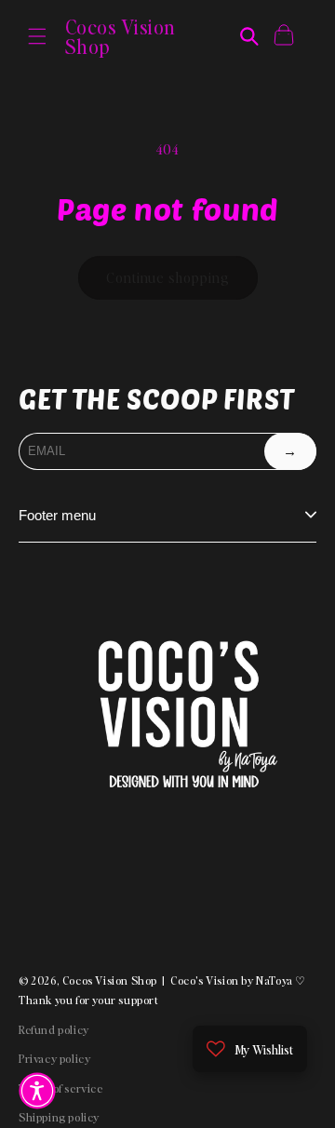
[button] (37, 36)
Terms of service (61, 1088)
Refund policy (54, 1030)
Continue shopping (168, 277)
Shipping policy (59, 1117)
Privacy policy (54, 1059)
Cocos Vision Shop (109, 980)
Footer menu (57, 515)
